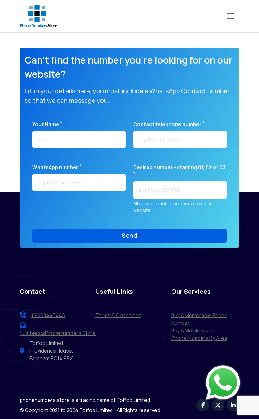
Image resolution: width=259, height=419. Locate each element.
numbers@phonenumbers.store (58, 333)
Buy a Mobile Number (195, 330)
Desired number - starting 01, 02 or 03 (179, 170)
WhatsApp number (56, 167)
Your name (47, 124)
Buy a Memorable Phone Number (199, 319)
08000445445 (48, 315)
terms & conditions (118, 315)
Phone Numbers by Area (199, 338)
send (129, 235)
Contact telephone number (168, 124)
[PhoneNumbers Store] (38, 16)
